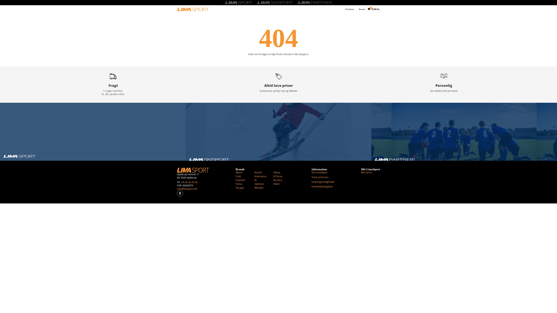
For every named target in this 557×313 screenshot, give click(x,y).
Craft (238, 176)
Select (276, 183)
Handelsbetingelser (322, 186)
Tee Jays (240, 187)
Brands (362, 9)
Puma (239, 183)
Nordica (277, 180)
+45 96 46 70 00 (189, 182)
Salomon (259, 183)
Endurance (260, 176)
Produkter (349, 9)
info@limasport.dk (187, 188)
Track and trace (320, 177)
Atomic (258, 172)
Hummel (240, 180)
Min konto (366, 172)
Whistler (259, 187)
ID (255, 180)
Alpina (239, 172)
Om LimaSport (319, 172)
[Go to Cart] (370, 9)
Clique (276, 172)
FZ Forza (277, 176)
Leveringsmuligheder (323, 181)
